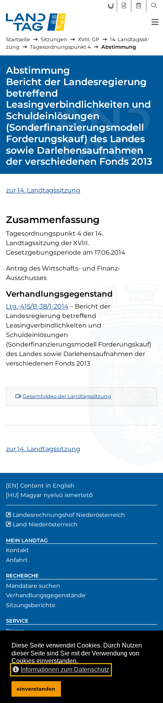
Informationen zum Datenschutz (65, 669)
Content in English (47, 485)
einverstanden (36, 689)
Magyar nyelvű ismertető (57, 495)
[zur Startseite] (36, 22)
